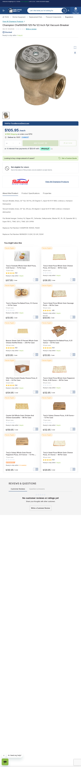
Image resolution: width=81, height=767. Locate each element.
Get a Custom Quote (69, 158)
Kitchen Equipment (19, 17)
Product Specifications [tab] (31, 193)
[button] (68, 10)
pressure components (53, 17)
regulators (69, 17)
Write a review (31, 29)
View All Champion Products (13, 21)
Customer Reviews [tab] (18, 489)
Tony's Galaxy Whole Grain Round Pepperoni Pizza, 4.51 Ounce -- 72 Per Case (20, 455)
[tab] (6, 115)
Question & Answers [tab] (37, 489)
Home (7, 17)
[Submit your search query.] (64, 10)
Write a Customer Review (40, 508)
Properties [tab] (47, 193)
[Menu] (4, 10)
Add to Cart (39, 143)
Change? (25, 137)
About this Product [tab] (10, 193)
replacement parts (35, 17)
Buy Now (69, 143)
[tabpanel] (40, 217)
